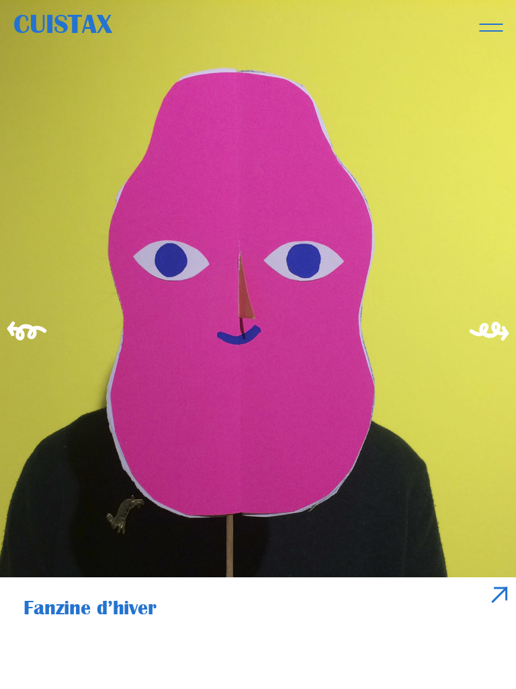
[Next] (492, 344)
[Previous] (23, 344)
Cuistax (62, 24)
